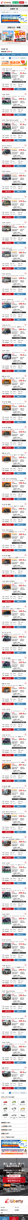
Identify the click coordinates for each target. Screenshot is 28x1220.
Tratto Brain (20, 1215)
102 (24, 58)
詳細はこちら (20, 89)
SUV (14, 1110)
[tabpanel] (8, 36)
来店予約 (22, 2)
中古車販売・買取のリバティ (6, 12)
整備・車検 (15, 2)
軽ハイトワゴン (23, 1104)
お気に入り (22, 54)
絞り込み (4, 54)
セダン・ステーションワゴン (14, 1118)
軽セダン (5, 1104)
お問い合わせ (8, 89)
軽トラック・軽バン (22, 1117)
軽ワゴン (14, 1104)
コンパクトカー (23, 1110)
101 (21, 58)
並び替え (14, 54)
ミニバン (5, 1117)
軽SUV (5, 1110)
